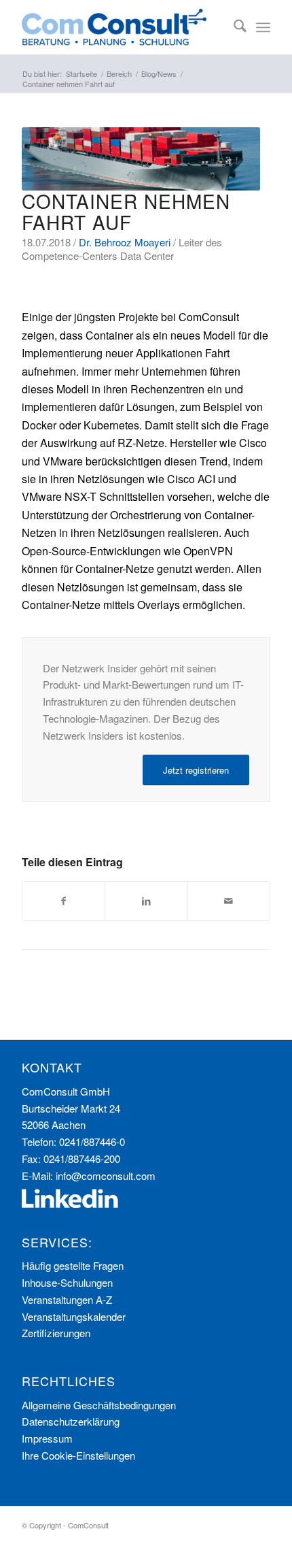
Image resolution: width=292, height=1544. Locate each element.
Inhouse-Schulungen (67, 1282)
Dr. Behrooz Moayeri (124, 242)
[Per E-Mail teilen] (229, 901)
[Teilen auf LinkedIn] (146, 901)
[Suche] (233, 27)
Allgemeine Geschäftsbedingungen (99, 1405)
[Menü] (263, 27)
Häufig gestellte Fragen (73, 1265)
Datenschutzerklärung (71, 1421)
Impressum (47, 1438)
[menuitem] (233, 27)
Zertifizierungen (56, 1333)
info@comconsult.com (106, 1175)
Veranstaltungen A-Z (67, 1299)
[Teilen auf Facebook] (63, 901)
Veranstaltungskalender (74, 1316)
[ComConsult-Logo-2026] (121, 27)
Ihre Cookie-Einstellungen (78, 1455)
